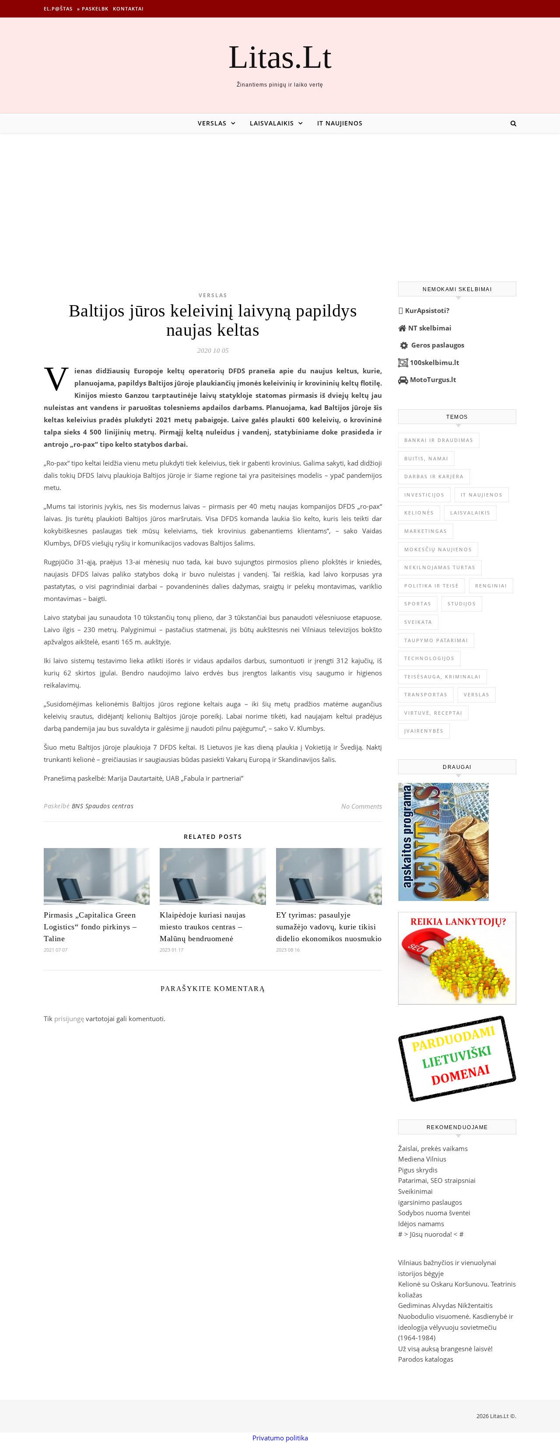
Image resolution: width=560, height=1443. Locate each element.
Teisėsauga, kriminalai (442, 676)
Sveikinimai (415, 1191)
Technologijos (429, 658)
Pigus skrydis (418, 1169)
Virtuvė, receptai (433, 712)
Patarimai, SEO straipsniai (437, 1180)
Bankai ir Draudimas (438, 440)
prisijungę (69, 1018)
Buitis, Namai (426, 458)
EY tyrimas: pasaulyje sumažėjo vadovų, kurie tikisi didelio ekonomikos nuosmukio (329, 927)
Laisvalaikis (272, 123)
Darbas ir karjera (434, 476)
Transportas (426, 694)
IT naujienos (340, 123)
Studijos (462, 603)
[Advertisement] (280, 198)
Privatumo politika (280, 1437)
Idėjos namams (421, 1223)
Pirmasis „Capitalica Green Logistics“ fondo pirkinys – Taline (90, 927)
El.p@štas (58, 8)
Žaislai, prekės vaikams (433, 1148)
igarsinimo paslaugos (430, 1202)
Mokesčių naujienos (438, 549)
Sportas (417, 603)
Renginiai (491, 585)
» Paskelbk (92, 8)
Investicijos (424, 494)
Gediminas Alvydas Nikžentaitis (445, 1305)
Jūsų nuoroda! (431, 1234)
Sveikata (418, 622)
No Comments (361, 806)
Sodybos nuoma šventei (434, 1212)
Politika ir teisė (431, 585)
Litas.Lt (280, 56)
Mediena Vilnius (422, 1158)
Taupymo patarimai (436, 640)
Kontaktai (128, 8)
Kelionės (419, 512)
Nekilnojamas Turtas (440, 567)
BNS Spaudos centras (103, 806)
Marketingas (425, 531)
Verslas (212, 123)
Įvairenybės (424, 730)
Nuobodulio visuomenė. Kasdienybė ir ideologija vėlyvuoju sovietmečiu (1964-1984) (455, 1327)
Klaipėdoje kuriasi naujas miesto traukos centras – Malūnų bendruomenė (203, 927)
